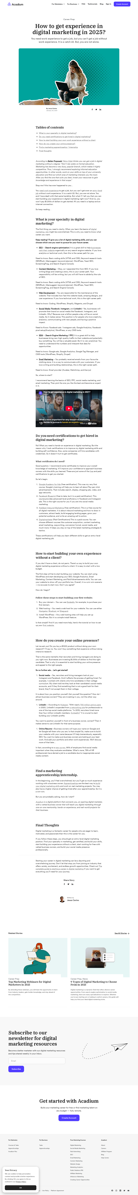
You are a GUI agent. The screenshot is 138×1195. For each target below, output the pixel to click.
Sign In (108, 4)
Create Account (122, 4)
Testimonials (92, 4)
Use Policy (45, 1190)
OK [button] (20, 1188)
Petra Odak (67, 161)
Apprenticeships (71, 783)
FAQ (83, 4)
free (91, 471)
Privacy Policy (21, 1182)
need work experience (49, 190)
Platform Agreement (57, 1190)
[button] (122, 933)
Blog (101, 4)
